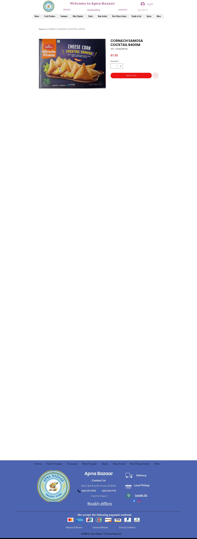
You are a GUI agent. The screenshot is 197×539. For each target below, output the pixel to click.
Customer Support (98, 496)
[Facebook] (134, 501)
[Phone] (79, 491)
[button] (145, 10)
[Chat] (99, 491)
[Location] (129, 495)
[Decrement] (112, 66)
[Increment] (120, 66)
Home (42, 29)
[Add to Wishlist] (155, 75)
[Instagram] (139, 501)
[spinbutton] (116, 66)
